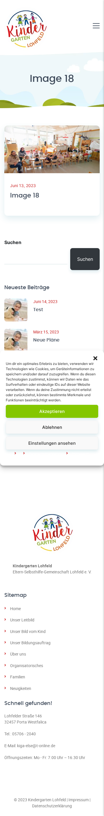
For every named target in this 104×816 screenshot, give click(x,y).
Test (38, 309)
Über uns (18, 654)
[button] (95, 358)
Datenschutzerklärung (52, 805)
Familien (17, 677)
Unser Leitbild (22, 620)
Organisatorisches (26, 665)
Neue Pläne (46, 340)
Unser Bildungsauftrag (30, 642)
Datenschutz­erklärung (46, 453)
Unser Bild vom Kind (28, 631)
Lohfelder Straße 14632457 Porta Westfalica (25, 719)
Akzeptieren (52, 411)
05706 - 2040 (24, 733)
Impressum (81, 453)
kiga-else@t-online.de (36, 745)
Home (15, 608)
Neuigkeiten (20, 688)
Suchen (12, 242)
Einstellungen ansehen (52, 443)
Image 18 (24, 195)
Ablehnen (52, 427)
